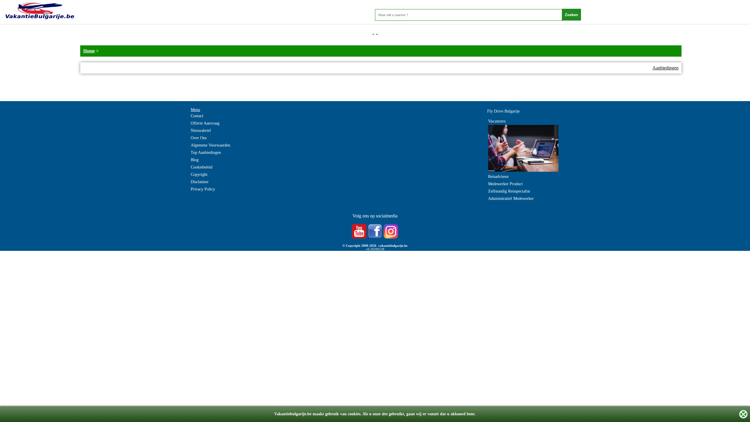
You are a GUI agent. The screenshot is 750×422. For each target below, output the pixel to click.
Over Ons (199, 138)
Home (89, 50)
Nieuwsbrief (201, 130)
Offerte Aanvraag (205, 123)
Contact (197, 116)
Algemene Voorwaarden (210, 145)
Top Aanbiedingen (206, 152)
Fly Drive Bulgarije (503, 111)
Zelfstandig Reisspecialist (509, 191)
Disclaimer (200, 182)
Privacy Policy (203, 189)
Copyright (199, 174)
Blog (195, 160)
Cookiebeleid (201, 167)
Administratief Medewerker (511, 198)
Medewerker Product (505, 184)
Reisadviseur (498, 176)
